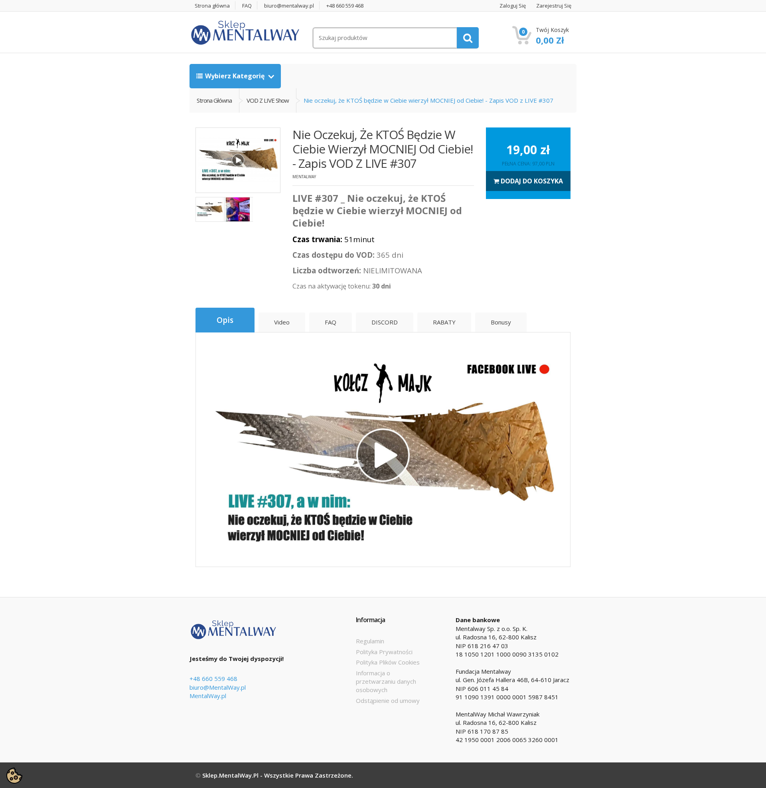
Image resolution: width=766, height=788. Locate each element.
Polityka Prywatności (384, 652)
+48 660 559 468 (344, 6)
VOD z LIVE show (268, 100)
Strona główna (212, 6)
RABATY (444, 322)
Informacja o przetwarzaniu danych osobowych (386, 681)
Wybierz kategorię (235, 76)
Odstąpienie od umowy (388, 700)
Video (282, 322)
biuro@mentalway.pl (289, 6)
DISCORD (384, 322)
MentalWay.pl (208, 696)
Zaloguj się (512, 6)
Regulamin (370, 641)
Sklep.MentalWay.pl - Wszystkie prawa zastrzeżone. (277, 775)
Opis (225, 320)
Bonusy (501, 322)
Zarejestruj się (553, 6)
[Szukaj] (468, 37)
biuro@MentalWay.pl (218, 687)
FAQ (247, 6)
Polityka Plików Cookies (388, 662)
